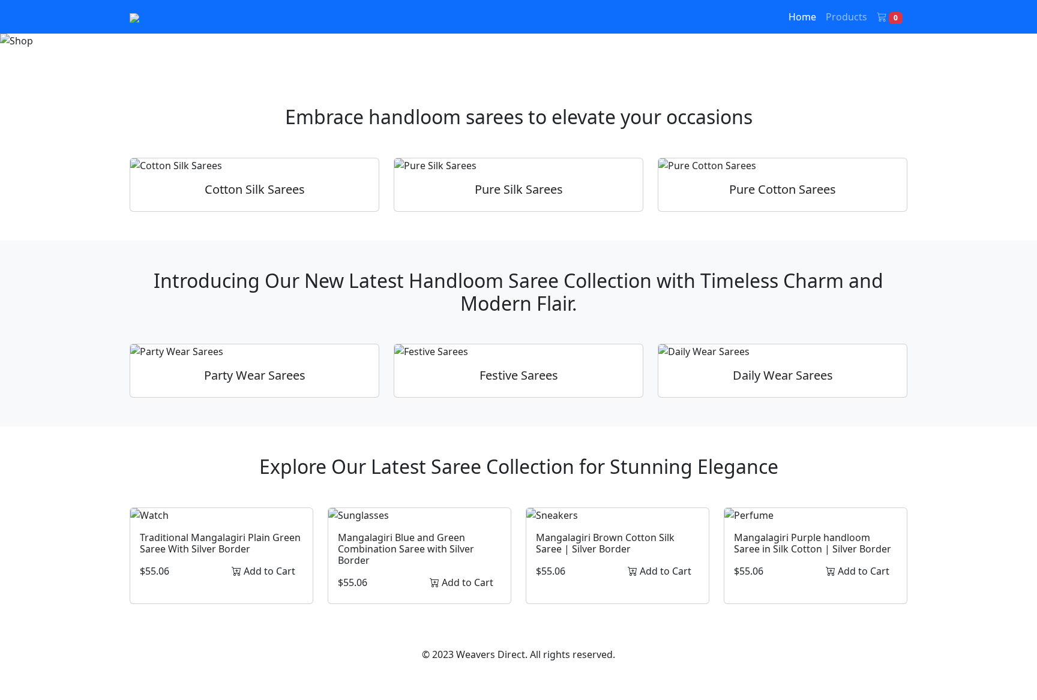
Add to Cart (268, 571)
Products (846, 16)
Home (802, 16)
